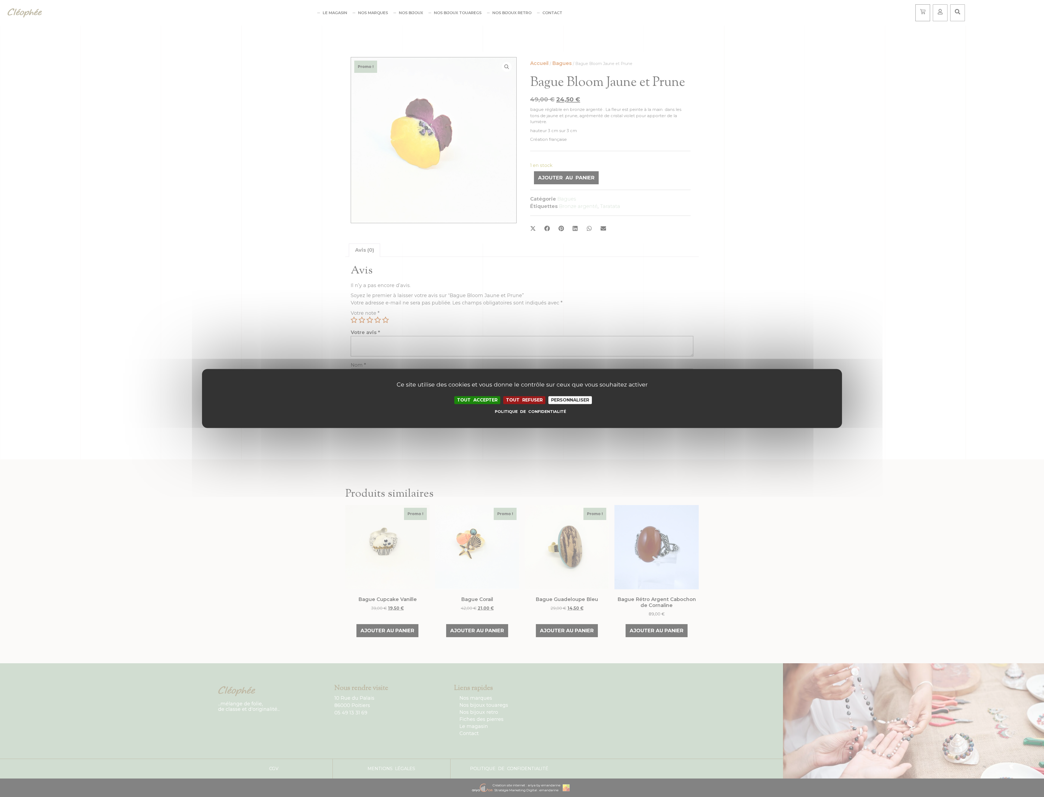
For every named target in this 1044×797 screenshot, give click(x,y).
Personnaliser (570, 400)
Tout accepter (477, 400)
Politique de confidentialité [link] (523, 411)
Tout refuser (524, 400)
